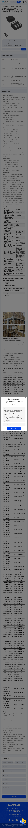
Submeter (14, 429)
